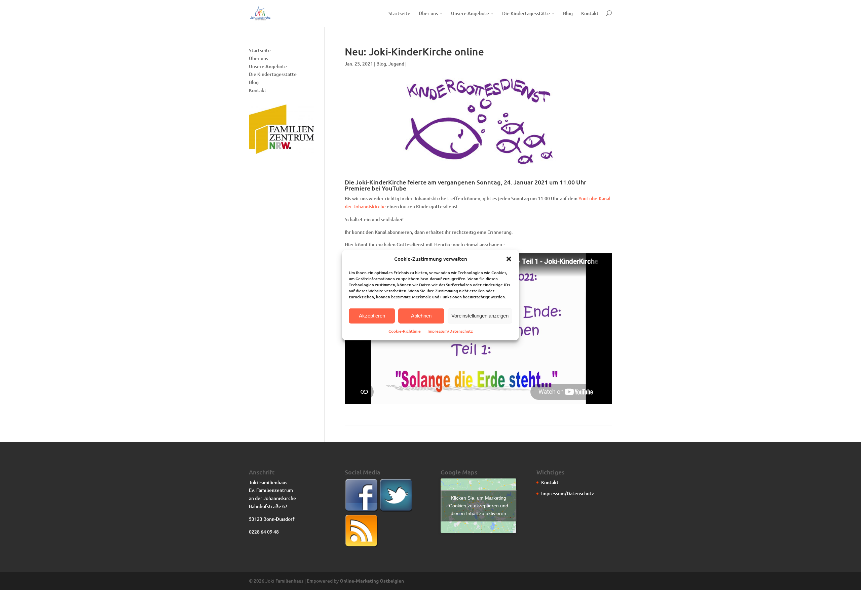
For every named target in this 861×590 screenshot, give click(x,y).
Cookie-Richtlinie (404, 331)
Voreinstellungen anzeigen (480, 316)
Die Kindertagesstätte (526, 13)
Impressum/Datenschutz (450, 331)
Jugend (396, 63)
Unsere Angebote (470, 13)
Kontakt (590, 13)
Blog (568, 13)
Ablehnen (421, 316)
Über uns (428, 13)
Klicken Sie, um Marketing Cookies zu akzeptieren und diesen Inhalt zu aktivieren (478, 505)
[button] (509, 259)
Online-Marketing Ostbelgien (372, 581)
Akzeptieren (372, 316)
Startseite (399, 13)
